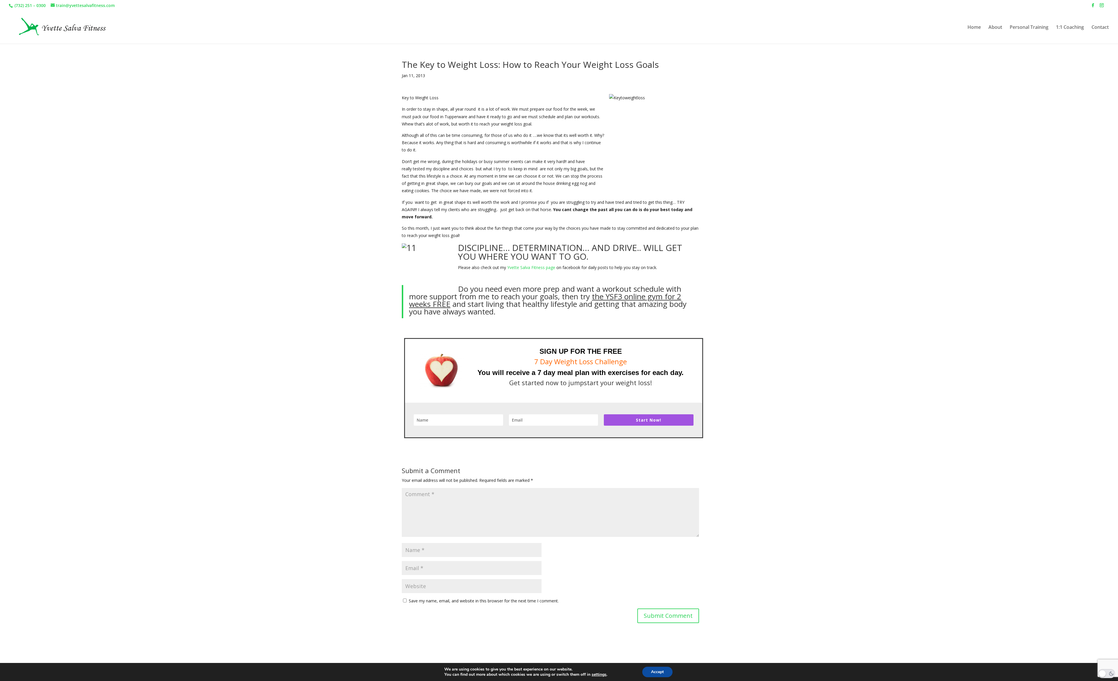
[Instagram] (1101, 6)
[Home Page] (61, 26)
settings (599, 674)
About (995, 27)
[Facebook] (1093, 6)
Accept (657, 672)
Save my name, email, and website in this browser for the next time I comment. (484, 601)
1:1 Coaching (1070, 27)
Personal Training (1029, 27)
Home (974, 27)
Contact (1100, 27)
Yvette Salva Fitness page (531, 267)
